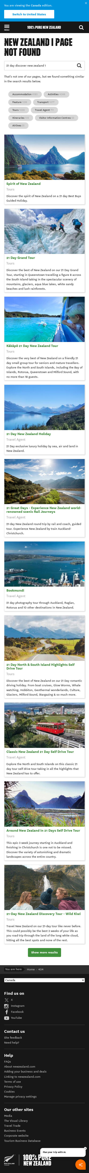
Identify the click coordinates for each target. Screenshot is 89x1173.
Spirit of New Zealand (23, 184)
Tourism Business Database (22, 1141)
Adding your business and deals (25, 1071)
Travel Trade (12, 1126)
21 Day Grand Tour (20, 258)
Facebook (17, 1012)
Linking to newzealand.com (22, 1077)
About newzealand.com (19, 1066)
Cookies (9, 1091)
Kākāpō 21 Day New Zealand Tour (32, 346)
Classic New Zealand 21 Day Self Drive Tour (40, 752)
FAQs (7, 1061)
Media (8, 1116)
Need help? (11, 1042)
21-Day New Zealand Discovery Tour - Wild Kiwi (43, 914)
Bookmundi (15, 590)
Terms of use (12, 1081)
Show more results (44, 952)
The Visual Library (16, 1121)
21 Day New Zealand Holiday (28, 434)
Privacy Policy (13, 1086)
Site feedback (13, 1037)
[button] (6, 27)
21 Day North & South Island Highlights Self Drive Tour (40, 666)
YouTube (16, 1018)
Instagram (17, 1006)
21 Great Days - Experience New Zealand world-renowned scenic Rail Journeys (43, 510)
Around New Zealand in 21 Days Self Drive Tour (43, 830)
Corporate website (16, 1135)
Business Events (15, 1130)
